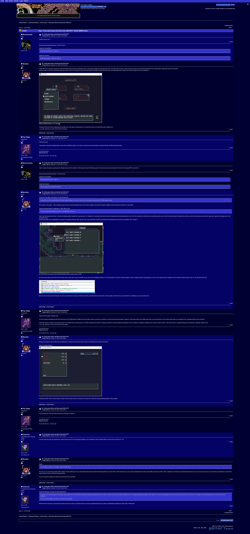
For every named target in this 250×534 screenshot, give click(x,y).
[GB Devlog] (42, 133)
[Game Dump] (50, 133)
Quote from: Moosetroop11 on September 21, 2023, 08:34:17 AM (54, 208)
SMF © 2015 (221, 526)
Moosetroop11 (27, 34)
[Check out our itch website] (22, 159)
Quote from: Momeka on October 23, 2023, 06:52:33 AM (52, 491)
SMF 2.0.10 (215, 526)
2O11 (199, 527)
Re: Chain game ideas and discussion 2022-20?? (55, 34)
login (85, 4)
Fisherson (26, 434)
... (23, 27)
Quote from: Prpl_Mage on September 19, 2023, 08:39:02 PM (53, 197)
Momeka (25, 64)
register (90, 4)
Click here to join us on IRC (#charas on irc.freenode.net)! (220, 8)
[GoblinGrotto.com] (22, 82)
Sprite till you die (43, 152)
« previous (227, 25)
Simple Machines (229, 526)
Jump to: (218, 520)
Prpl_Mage (26, 137)
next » (231, 25)
